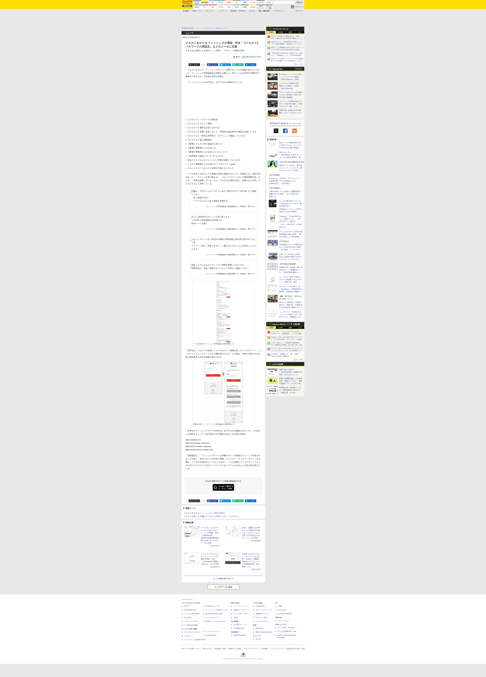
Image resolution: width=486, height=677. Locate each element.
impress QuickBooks (285, 614)
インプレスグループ (277, 649)
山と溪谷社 (235, 621)
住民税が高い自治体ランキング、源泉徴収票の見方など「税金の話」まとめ (290, 390)
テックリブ (257, 636)
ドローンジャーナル (191, 621)
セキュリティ (209, 11)
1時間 (271, 32)
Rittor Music (235, 603)
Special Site (277, 69)
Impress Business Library (214, 614)
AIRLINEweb (260, 606)
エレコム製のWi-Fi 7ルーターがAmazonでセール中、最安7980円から (290, 203)
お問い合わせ (206, 649)
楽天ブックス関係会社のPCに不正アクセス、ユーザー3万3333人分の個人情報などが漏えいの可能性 (287, 50)
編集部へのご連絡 (235, 649)
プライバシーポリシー (251, 649)
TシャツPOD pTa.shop (286, 628)
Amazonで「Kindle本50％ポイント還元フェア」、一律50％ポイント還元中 (290, 218)
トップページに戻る (223, 587)
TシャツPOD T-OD (240, 614)
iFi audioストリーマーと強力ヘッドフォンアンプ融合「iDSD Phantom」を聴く (290, 76)
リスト (203, 65)
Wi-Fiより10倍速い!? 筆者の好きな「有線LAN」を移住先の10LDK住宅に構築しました (290, 304)
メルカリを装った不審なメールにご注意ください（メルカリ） (212, 516)
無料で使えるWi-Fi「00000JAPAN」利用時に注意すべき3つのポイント (290, 372)
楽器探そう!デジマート (241, 610)
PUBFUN (278, 617)
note (239, 65)
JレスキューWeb (261, 617)
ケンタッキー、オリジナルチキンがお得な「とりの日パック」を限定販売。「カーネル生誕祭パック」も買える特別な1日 (287, 334)
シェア (214, 65)
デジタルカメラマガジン (192, 632)
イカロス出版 (257, 603)
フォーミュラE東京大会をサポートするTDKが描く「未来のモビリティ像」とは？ (290, 103)
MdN (254, 625)
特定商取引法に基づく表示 (296, 649)
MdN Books (260, 628)
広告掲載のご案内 (220, 649)
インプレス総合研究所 (191, 614)
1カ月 (300, 32)
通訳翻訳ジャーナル (262, 614)
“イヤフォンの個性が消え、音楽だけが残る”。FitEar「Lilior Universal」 (290, 85)
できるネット (188, 636)
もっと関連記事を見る (222, 579)
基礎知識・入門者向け (238, 11)
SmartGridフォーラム (213, 606)
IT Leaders (187, 617)
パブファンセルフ (284, 621)
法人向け (252, 11)
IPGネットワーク (281, 624)
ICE (276, 603)
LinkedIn (252, 65)
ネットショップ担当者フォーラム (217, 610)
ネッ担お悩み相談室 (191, 625)
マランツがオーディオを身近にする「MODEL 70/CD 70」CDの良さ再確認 (290, 94)
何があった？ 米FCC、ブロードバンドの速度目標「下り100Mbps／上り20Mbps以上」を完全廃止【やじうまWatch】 (287, 61)
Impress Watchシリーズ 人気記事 (286, 324)
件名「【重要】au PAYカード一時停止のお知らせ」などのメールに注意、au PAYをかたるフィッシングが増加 (251, 533)
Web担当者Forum (190, 610)
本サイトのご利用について (190, 649)
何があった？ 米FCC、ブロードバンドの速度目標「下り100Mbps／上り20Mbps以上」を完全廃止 (284, 180)
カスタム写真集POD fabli (287, 631)
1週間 (290, 32)
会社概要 (264, 649)
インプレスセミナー (212, 617)
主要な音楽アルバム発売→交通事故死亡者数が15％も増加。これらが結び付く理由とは (285, 193)
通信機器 (186, 11)
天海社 (280, 606)
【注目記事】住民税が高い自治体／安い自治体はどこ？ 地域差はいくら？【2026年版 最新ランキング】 (287, 55)
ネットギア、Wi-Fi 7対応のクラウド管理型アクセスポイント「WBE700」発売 (290, 279)
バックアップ (222, 11)
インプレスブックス (212, 631)
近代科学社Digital (240, 635)
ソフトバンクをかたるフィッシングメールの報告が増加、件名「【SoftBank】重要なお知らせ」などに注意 (210, 559)
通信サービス (197, 11)
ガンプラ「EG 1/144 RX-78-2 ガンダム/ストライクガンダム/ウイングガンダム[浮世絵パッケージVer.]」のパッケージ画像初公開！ (287, 350)
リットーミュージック (241, 606)
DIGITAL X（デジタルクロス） (216, 621)
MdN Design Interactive (264, 632)
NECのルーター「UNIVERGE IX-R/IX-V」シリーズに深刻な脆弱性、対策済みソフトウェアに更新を (287, 44)
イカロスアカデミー (262, 621)
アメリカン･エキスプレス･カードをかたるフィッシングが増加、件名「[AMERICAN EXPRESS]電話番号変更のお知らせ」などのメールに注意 (210, 535)
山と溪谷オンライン (240, 624)
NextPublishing (211, 635)
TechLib (258, 639)
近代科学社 (235, 632)
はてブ (227, 65)
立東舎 (236, 617)
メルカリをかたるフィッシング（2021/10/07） (205, 513)
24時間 (280, 32)
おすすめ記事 (277, 364)
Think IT (187, 606)
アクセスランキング (280, 29)
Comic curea (282, 610)
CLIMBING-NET (239, 628)
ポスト (196, 65)
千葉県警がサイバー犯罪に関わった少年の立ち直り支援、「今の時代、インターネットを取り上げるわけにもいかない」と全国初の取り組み (290, 250)
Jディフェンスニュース (264, 610)
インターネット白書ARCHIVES (195, 640)
